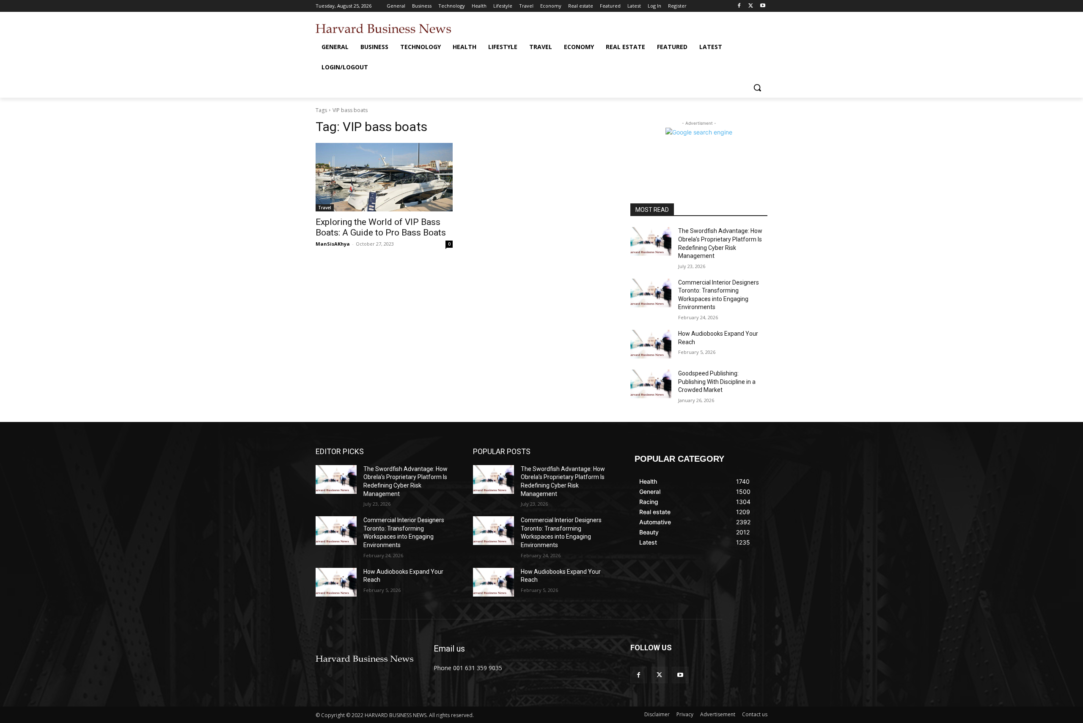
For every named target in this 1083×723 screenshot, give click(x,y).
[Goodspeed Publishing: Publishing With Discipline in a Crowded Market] (650, 384)
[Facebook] (739, 6)
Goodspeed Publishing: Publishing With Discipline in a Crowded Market (717, 381)
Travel (324, 208)
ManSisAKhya (333, 244)
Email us (449, 649)
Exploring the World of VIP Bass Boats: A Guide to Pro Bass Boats (381, 227)
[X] (751, 6)
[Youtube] (762, 6)
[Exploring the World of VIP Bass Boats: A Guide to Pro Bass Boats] (384, 177)
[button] (757, 87)
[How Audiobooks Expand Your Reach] (650, 344)
